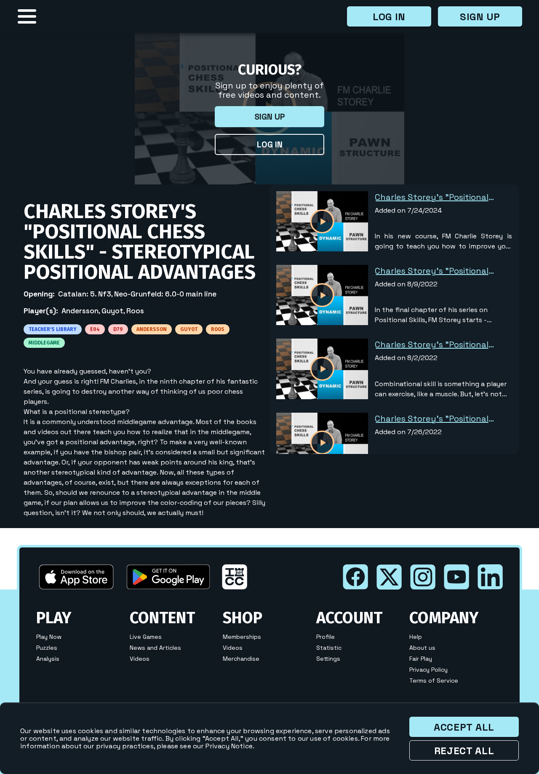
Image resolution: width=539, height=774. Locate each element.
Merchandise (241, 658)
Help (415, 637)
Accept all (464, 727)
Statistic (329, 647)
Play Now (48, 637)
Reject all (464, 750)
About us (422, 647)
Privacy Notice (229, 746)
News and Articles (155, 647)
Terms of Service (433, 680)
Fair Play (420, 658)
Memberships (242, 637)
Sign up (480, 16)
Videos (139, 658)
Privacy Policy (428, 669)
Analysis (47, 658)
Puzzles (46, 647)
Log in (389, 16)
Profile (325, 637)
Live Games (146, 637)
